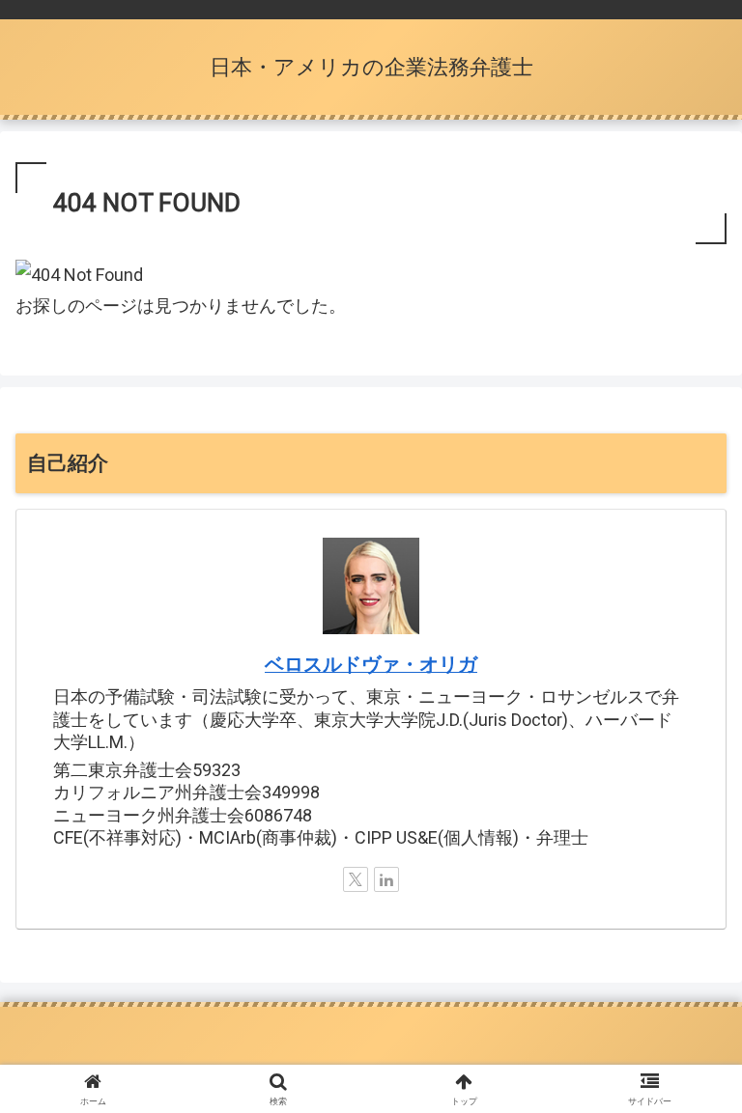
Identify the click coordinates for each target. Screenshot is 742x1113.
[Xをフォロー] (355, 879)
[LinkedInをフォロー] (386, 879)
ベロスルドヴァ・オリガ (371, 665)
